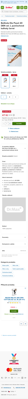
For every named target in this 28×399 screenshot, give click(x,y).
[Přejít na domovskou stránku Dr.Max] (9, 7)
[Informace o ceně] (13, 115)
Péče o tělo (15, 265)
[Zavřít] (26, 2)
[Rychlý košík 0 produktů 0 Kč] (25, 7)
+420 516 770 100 (20, 387)
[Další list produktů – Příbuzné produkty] (25, 324)
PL (11, 394)
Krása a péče (5, 265)
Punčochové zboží (7, 272)
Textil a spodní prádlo (18, 268)
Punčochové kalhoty (7, 275)
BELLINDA (4, 20)
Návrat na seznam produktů (9, 335)
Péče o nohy (5, 268)
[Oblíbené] (18, 7)
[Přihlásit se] (21, 7)
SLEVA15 (12, 1)
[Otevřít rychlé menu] (2, 7)
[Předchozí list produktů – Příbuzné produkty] (21, 324)
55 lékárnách (21, 314)
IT (15, 394)
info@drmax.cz (7, 387)
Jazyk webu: (4, 391)
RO (14, 394)
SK (10, 394)
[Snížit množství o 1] (3, 123)
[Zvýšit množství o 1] (9, 123)
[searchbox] (14, 11)
